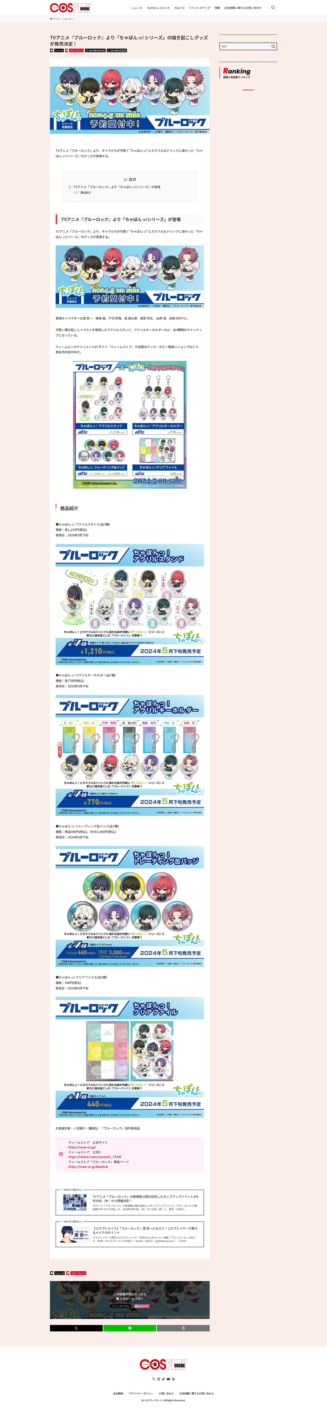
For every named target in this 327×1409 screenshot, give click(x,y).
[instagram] (158, 1379)
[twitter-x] (154, 1379)
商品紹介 (85, 192)
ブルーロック (76, 50)
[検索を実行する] (273, 46)
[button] (76, 1328)
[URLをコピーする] (183, 1328)
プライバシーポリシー (141, 1393)
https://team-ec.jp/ (82, 1147)
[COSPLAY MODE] (70, 7)
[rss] (173, 1379)
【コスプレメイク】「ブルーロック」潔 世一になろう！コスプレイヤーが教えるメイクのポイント (145, 1230)
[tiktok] (163, 1379)
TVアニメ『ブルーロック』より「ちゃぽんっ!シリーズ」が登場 (117, 187)
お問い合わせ (166, 1393)
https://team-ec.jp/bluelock (88, 1166)
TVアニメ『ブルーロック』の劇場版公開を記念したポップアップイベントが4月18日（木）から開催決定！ (145, 1198)
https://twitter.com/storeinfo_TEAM (95, 1156)
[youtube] (168, 1379)
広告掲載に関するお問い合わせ (196, 1393)
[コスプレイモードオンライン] (163, 1368)
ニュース (59, 50)
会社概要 (118, 1393)
